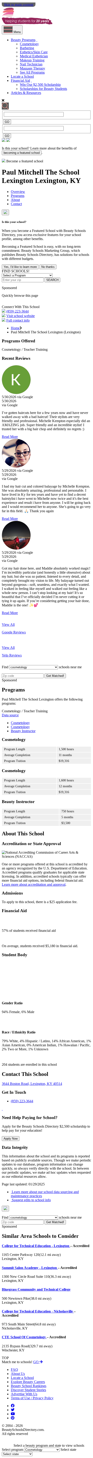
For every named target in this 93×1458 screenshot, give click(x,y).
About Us (18, 1374)
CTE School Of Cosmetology (24, 1337)
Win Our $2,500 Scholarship (40, 84)
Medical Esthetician (34, 56)
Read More (10, 437)
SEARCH (52, 280)
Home (15, 328)
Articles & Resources (26, 93)
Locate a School (22, 76)
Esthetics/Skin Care (34, 52)
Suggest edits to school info (31, 1200)
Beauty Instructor (23, 731)
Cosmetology (29, 44)
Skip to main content (18, 4)
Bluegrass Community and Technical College (36, 1289)
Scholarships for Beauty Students (43, 89)
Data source (10, 715)
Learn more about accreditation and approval (33, 884)
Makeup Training (32, 60)
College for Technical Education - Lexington (36, 1246)
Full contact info (18, 320)
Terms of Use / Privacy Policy (32, 1398)
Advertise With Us (24, 1394)
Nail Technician (31, 64)
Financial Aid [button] (20, 80)
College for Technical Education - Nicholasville (38, 1311)
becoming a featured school (22, 152)
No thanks (48, 267)
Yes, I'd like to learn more (20, 267)
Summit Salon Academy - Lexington (30, 1268)
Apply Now (11, 1138)
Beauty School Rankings (28, 1386)
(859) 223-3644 (17, 311)
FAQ (14, 1370)
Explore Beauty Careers (28, 1382)
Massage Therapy (32, 68)
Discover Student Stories (28, 1390)
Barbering (27, 48)
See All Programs (32, 72)
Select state (68, 1449)
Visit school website (20, 316)
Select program (12, 1449)
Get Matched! (55, 676)
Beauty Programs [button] (23, 40)
